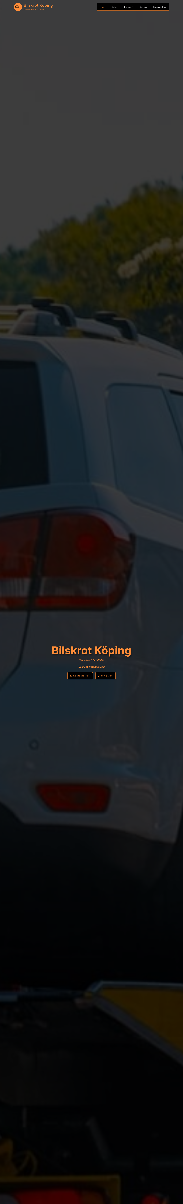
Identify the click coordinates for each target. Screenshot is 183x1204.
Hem (103, 7)
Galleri (114, 7)
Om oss (143, 7)
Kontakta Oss (159, 7)
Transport (128, 7)
